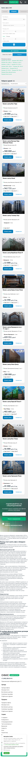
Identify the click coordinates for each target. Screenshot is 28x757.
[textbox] (14, 25)
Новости (4, 728)
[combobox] (14, 19)
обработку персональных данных (13, 525)
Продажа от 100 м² (17, 62)
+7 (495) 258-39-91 (6, 678)
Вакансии (4, 726)
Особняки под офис (7, 694)
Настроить (7, 750)
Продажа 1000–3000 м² (17, 60)
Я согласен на (13, 524)
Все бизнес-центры (7, 692)
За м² (4, 36)
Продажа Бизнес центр (6, 74)
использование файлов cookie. (12, 744)
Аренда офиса (5, 688)
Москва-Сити (5, 690)
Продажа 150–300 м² (16, 64)
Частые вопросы (6, 724)
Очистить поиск (7, 54)
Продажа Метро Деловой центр (8, 72)
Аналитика (4, 732)
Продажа (14, 11)
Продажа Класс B (14, 68)
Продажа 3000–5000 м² (6, 66)
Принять (7, 753)
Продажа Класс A (5, 68)
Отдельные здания (7, 696)
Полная (8, 36)
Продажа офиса (6, 702)
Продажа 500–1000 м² (6, 62)
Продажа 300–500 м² (18, 66)
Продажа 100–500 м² (6, 60)
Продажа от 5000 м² (6, 64)
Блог (2, 730)
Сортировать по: (5, 83)
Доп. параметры (15, 50)
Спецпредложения (6, 722)
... (17, 116)
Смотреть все (19, 119)
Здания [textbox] (5, 19)
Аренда (5, 11)
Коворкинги (5, 719)
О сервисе (4, 717)
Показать (19, 54)
